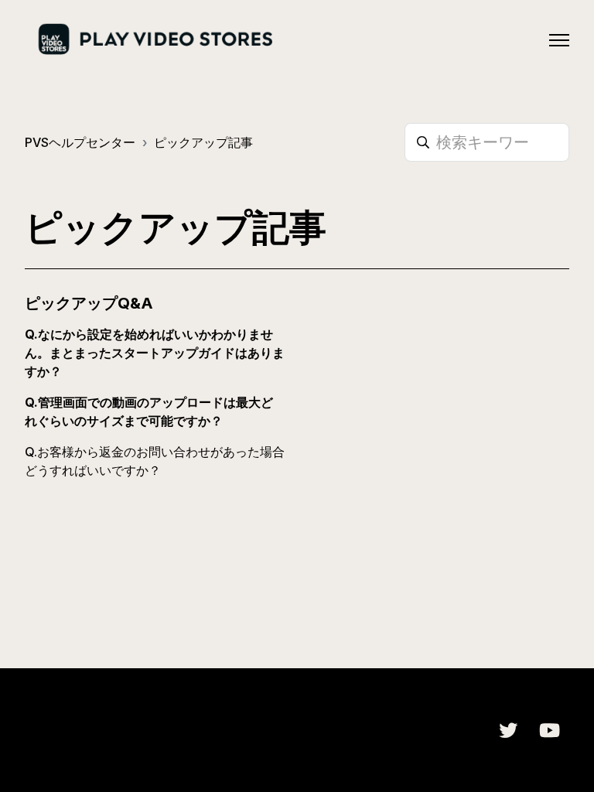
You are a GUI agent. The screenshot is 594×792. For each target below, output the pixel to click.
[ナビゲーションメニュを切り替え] (559, 40)
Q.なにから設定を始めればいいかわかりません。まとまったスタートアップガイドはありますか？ (155, 352)
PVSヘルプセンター (80, 142)
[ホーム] (154, 40)
